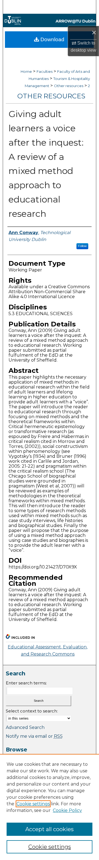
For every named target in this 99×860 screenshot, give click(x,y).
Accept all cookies (49, 829)
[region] (49, 807)
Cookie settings (33, 803)
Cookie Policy (67, 810)
